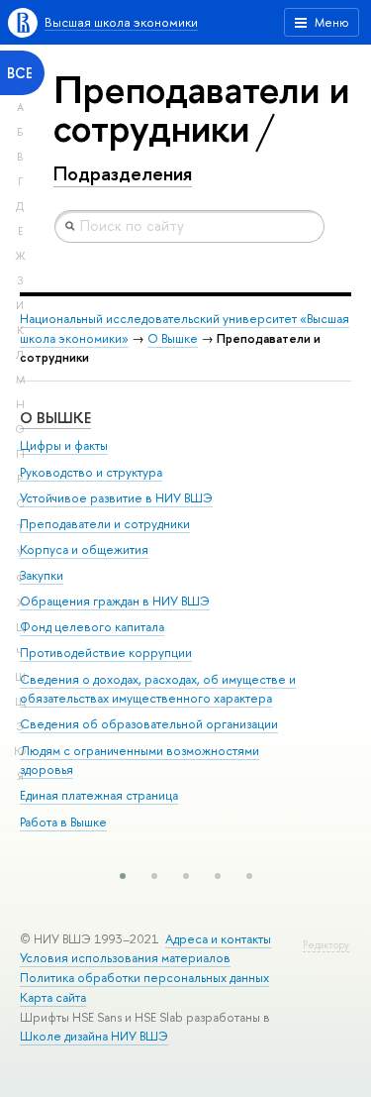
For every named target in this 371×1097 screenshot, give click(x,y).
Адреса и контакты (218, 939)
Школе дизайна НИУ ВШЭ (94, 1036)
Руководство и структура (91, 472)
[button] (123, 876)
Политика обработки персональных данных (144, 977)
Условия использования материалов (125, 957)
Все (20, 72)
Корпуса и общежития (84, 549)
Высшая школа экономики (121, 22)
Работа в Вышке (63, 822)
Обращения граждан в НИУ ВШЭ (115, 601)
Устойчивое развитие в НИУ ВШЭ (116, 498)
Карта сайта (53, 997)
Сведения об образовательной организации (149, 723)
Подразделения (122, 173)
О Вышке (172, 338)
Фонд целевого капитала (92, 626)
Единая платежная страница (99, 795)
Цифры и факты (64, 445)
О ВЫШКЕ (55, 417)
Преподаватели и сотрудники (105, 523)
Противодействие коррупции (106, 652)
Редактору (326, 944)
